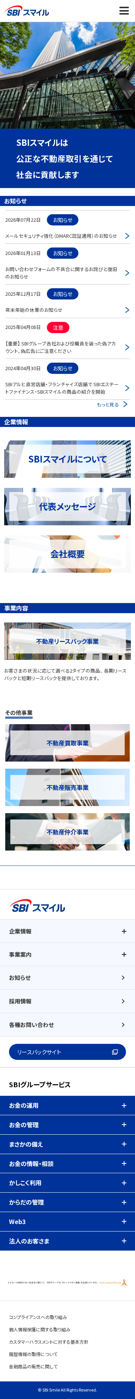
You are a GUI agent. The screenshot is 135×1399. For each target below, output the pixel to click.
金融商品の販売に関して (33, 1366)
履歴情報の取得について (33, 1354)
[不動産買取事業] (67, 727)
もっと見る (108, 404)
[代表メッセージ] (67, 493)
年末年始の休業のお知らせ (34, 309)
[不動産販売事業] (67, 772)
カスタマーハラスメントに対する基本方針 (48, 1341)
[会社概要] (67, 540)
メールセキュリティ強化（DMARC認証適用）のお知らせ (61, 235)
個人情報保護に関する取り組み (39, 1329)
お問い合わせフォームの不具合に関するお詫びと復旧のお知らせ (61, 272)
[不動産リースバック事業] (67, 626)
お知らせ (19, 977)
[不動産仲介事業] (67, 816)
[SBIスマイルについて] (67, 446)
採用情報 (20, 1001)
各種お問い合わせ (31, 1025)
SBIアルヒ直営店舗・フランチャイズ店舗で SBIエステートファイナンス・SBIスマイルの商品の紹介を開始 (62, 388)
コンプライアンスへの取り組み (38, 1317)
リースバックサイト (39, 1052)
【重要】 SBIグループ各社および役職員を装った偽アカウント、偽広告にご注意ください (60, 347)
